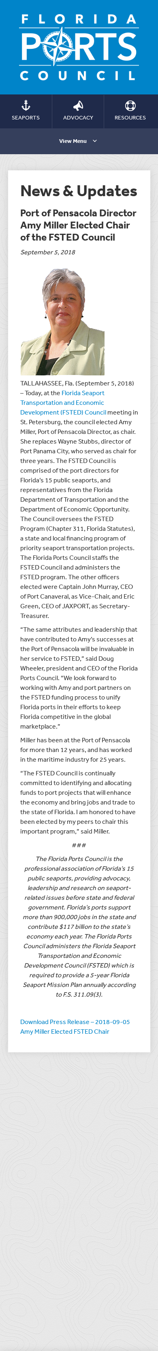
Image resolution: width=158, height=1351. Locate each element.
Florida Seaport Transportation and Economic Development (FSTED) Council (63, 402)
